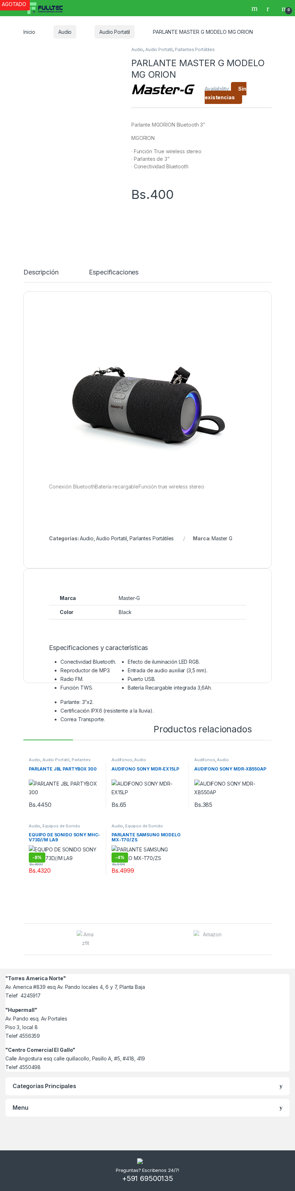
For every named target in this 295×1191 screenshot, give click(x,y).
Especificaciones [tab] (114, 272)
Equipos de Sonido (61, 825)
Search (255, 8)
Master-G (129, 598)
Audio (65, 32)
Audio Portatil (114, 32)
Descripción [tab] (40, 272)
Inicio (29, 32)
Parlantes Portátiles (195, 49)
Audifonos (122, 759)
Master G (222, 538)
